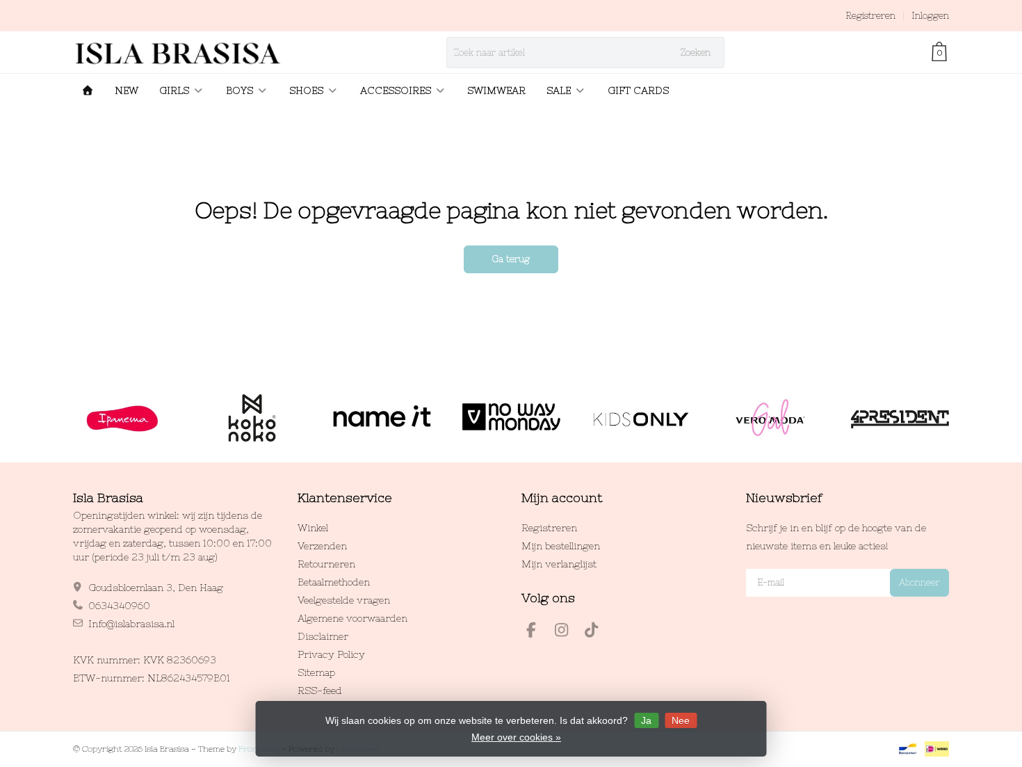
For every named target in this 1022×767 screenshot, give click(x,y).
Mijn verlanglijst (559, 564)
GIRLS (174, 90)
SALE (558, 90)
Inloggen (930, 15)
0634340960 (119, 605)
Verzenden (322, 545)
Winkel (313, 527)
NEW (126, 90)
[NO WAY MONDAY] (511, 418)
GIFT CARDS (638, 90)
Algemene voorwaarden (352, 618)
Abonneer (919, 582)
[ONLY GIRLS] (641, 418)
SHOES (306, 90)
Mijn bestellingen (560, 545)
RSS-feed (320, 690)
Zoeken (696, 52)
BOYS (239, 90)
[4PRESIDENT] (900, 418)
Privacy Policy (331, 654)
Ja (646, 720)
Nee (681, 720)
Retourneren (326, 564)
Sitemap (316, 672)
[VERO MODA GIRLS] (770, 418)
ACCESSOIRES (395, 90)
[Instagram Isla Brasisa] (567, 632)
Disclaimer (323, 636)
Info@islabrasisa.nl (131, 623)
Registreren (870, 15)
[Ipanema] (122, 418)
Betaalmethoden (334, 582)
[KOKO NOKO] (252, 418)
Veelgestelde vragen (344, 600)
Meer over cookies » (516, 737)
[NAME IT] (381, 418)
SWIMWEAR (496, 90)
